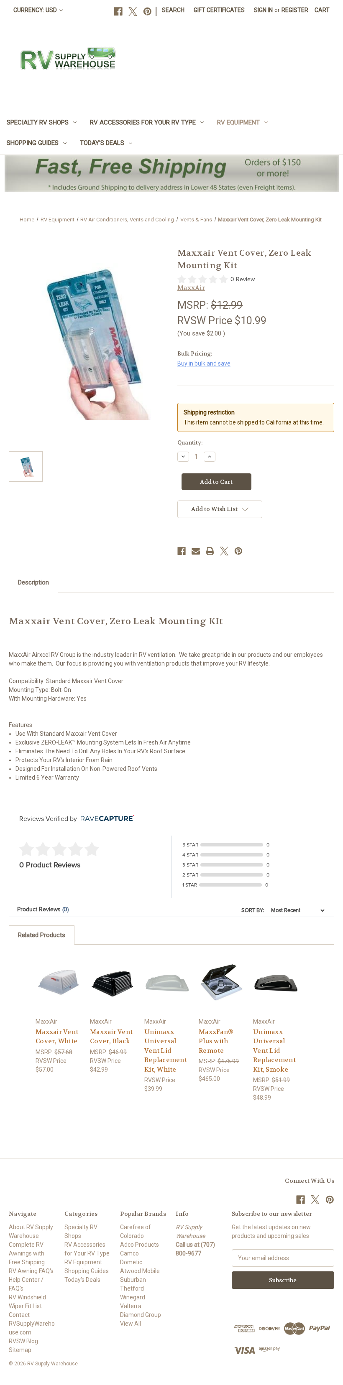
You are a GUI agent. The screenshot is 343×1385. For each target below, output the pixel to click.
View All (130, 1323)
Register (295, 10)
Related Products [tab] (41, 935)
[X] (132, 11)
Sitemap (20, 1350)
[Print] (210, 551)
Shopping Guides (33, 143)
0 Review (242, 279)
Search (173, 10)
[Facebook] (118, 11)
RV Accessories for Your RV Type (143, 122)
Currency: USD (35, 10)
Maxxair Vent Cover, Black (111, 1037)
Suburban (133, 1279)
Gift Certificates (219, 10)
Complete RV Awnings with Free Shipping (27, 1253)
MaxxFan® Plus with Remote (216, 1041)
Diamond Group (140, 1314)
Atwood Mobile (140, 1271)
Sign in (263, 10)
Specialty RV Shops (38, 122)
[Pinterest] (147, 11)
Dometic (131, 1262)
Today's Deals (102, 143)
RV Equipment (238, 122)
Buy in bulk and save (203, 363)
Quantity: (189, 442)
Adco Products (139, 1244)
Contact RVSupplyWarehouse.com (32, 1323)
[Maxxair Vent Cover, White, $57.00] (58, 983)
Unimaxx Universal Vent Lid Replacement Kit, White (165, 1051)
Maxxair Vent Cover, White (57, 1037)
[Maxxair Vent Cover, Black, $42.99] (112, 983)
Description (33, 582)
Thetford (132, 1288)
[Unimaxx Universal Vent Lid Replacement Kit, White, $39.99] (167, 983)
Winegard (132, 1297)
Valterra (130, 1306)
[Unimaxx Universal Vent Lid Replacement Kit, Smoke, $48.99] (275, 983)
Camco (129, 1253)
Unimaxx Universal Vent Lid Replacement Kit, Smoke (274, 1051)
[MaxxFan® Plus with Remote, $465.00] (221, 983)
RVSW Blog (23, 1341)
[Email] (196, 551)
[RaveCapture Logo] (105, 819)
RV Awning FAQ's (31, 1271)
